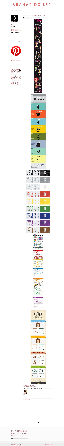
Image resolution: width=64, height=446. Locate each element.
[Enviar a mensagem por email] (31, 385)
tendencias (12, 82)
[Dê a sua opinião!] (32, 385)
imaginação (12, 83)
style (18, 74)
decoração (12, 76)
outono (19, 84)
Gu (28, 385)
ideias (19, 81)
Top (52, 444)
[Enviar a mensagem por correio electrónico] (30, 385)
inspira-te (19, 73)
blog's (12, 75)
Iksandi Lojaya (15, 445)
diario (18, 75)
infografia (29, 386)
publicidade (12, 78)
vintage (16, 81)
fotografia (12, 73)
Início (13, 10)
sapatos (13, 79)
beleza (12, 71)
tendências (13, 74)
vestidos (17, 79)
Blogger (21, 445)
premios (20, 78)
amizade (18, 82)
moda (17, 69)
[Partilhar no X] (32, 385)
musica (18, 76)
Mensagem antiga (52, 422)
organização (33, 386)
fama (18, 72)
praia (15, 84)
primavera (18, 83)
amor (16, 78)
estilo (12, 69)
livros (16, 77)
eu (16, 71)
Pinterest (20, 10)
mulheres (12, 84)
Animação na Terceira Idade (16, 60)
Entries (47, 444)
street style (14, 70)
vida (19, 77)
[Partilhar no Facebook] (33, 385)
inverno (12, 81)
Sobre (16, 10)
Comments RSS (50, 444)
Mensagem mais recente (23, 422)
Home (45, 444)
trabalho (12, 77)
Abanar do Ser (32, 4)
